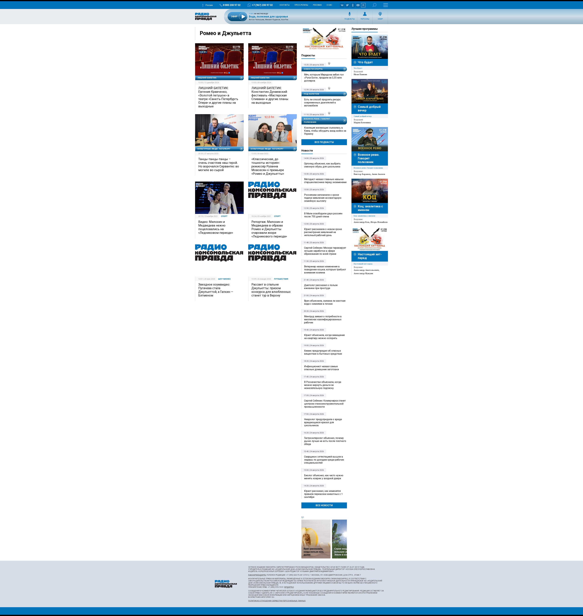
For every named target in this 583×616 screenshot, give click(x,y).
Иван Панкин (360, 74)
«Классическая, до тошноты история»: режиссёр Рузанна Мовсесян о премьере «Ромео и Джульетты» (267, 166)
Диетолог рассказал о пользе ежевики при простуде (321, 287)
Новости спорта (313, 69)
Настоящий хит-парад (324, 38)
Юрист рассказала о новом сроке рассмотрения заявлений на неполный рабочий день (323, 232)
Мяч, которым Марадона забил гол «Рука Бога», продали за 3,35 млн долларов (324, 77)
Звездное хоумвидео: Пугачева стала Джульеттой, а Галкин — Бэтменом (215, 290)
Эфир (380, 19)
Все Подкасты (324, 142)
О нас (329, 5)
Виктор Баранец (362, 174)
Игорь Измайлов (379, 222)
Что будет (365, 62)
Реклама (317, 5)
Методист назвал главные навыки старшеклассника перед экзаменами (325, 181)
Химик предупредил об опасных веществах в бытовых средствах (323, 352)
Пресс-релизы (301, 5)
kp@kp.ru (289, 587)
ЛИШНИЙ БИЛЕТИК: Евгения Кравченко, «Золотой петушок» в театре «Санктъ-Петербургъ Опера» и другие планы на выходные (218, 97)
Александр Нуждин (363, 273)
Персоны (365, 19)
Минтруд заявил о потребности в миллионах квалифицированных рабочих (323, 319)
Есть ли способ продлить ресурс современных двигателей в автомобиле (322, 102)
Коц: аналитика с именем (364, 216)
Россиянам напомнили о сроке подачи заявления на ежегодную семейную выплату (322, 197)
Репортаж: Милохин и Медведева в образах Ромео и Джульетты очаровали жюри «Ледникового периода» (269, 229)
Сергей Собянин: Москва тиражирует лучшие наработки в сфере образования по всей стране (325, 250)
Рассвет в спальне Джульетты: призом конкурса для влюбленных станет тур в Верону (271, 290)
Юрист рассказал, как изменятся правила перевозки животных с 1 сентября (323, 494)
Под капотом (311, 94)
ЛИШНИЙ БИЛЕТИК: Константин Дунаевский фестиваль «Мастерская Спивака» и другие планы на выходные (269, 95)
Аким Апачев (378, 174)
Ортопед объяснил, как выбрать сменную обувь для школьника (322, 165)
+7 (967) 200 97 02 (262, 5)
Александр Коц (361, 222)
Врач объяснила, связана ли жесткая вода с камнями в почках (324, 302)
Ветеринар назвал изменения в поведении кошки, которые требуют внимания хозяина (325, 269)
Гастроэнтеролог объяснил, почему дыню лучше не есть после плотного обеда (325, 441)
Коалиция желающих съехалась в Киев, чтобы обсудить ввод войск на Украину (325, 130)
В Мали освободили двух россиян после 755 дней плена (323, 215)
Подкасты (349, 19)
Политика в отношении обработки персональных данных (277, 601)
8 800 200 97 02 (231, 5)
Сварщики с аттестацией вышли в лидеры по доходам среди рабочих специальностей (324, 459)
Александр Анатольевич (366, 270)
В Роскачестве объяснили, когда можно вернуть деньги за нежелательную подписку (322, 385)
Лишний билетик (207, 78)
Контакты (285, 5)
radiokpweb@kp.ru (257, 575)
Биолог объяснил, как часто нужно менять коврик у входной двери (323, 477)
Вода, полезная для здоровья (268, 16)
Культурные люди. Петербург (214, 149)
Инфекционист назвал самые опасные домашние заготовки (321, 368)
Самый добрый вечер (363, 116)
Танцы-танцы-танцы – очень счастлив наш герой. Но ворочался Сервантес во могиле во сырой (218, 164)
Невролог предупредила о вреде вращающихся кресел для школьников (323, 422)
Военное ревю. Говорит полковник (317, 120)
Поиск (374, 5)
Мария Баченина (362, 122)
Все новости (324, 505)
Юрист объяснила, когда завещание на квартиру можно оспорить (324, 337)
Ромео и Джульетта (225, 33)
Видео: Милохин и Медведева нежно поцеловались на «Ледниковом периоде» (215, 227)
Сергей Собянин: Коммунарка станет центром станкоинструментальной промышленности (325, 403)
